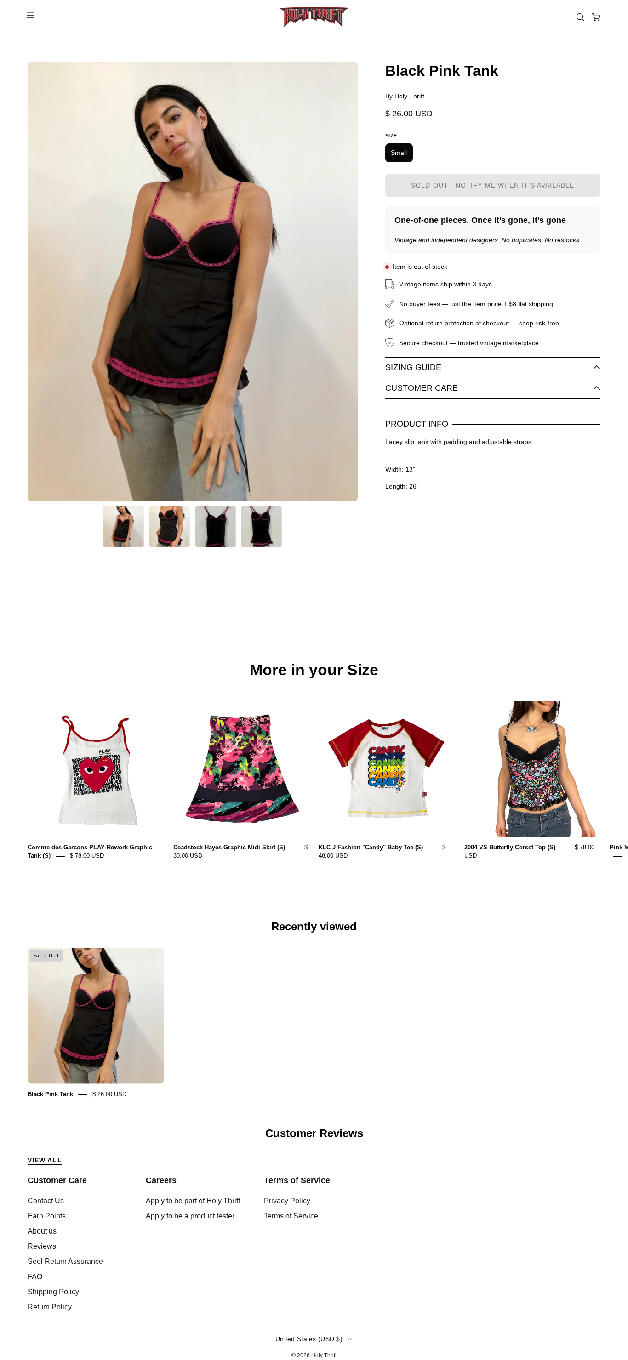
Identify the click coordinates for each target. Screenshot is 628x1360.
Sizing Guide (413, 367)
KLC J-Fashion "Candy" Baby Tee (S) (371, 847)
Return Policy (50, 1307)
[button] (580, 17)
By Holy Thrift (404, 96)
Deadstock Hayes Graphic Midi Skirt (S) (229, 847)
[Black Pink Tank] (123, 526)
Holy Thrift (324, 1355)
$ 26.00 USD (109, 1094)
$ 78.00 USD (87, 856)
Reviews (42, 1246)
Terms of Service (297, 1180)
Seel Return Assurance (65, 1261)
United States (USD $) (309, 1339)
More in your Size (314, 670)
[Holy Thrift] (314, 17)
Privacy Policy (287, 1201)
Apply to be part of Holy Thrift (193, 1201)
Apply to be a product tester (190, 1216)
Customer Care (421, 388)
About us (42, 1231)
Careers (161, 1180)
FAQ (35, 1276)
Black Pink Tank (50, 1094)
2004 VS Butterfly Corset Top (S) (509, 847)
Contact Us (46, 1201)
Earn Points (47, 1216)
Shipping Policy (53, 1292)
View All (45, 1160)
